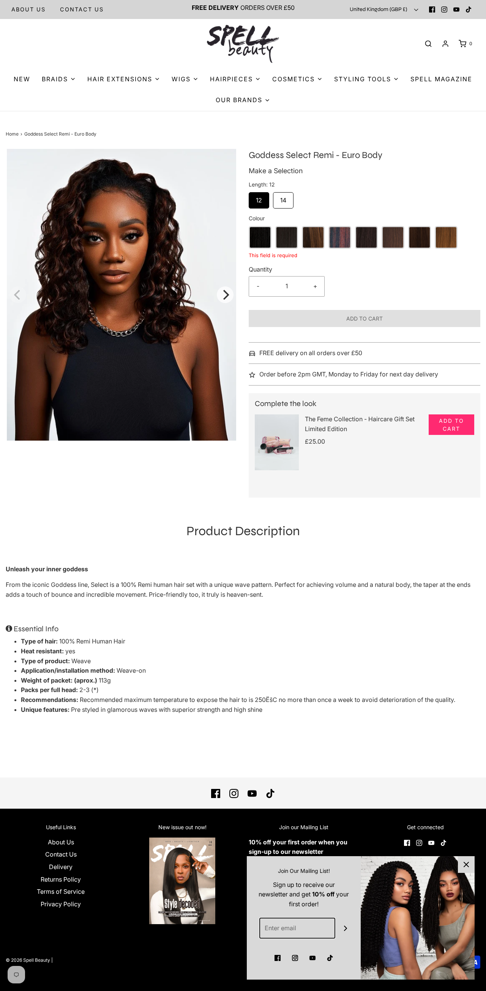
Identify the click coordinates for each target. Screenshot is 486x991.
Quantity (260, 269)
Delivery (61, 867)
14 (283, 198)
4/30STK (419, 237)
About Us (28, 9)
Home (12, 134)
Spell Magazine (441, 79)
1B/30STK (313, 237)
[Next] (225, 294)
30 (446, 237)
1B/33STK (339, 237)
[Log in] (445, 43)
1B (286, 237)
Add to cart (364, 318)
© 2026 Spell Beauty (28, 960)
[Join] (345, 928)
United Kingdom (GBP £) (379, 9)
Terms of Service (61, 891)
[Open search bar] (428, 44)
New (22, 79)
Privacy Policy (61, 904)
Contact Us (61, 854)
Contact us (82, 9)
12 (259, 198)
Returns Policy (61, 879)
